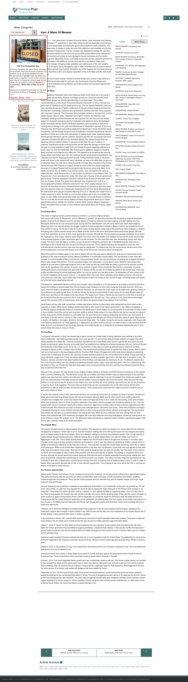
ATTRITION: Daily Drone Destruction (128, 91)
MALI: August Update (123, 169)
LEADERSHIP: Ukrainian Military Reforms (130, 142)
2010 (123, 666)
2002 (51, 669)
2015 (99, 666)
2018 (85, 666)
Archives (145, 36)
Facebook (32, 92)
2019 (80, 666)
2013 (109, 666)
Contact (30, 2)
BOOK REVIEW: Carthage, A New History (130, 186)
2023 (61, 666)
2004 (41, 669)
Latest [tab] (122, 41)
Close (28, 97)
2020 (75, 666)
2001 (55, 669)
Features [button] (23, 18)
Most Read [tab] (139, 41)
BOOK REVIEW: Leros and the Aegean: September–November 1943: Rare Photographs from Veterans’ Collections (129, 158)
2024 (56, 666)
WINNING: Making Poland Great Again (129, 196)
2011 (118, 666)
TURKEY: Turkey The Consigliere (127, 118)
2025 (51, 666)
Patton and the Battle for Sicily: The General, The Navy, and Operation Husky (23, 127)
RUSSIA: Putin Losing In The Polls (127, 165)
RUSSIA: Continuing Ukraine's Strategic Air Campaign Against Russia (129, 73)
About (21, 2)
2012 (113, 666)
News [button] (12, 18)
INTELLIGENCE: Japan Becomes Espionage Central (127, 105)
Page (28, 10)
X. (13, 94)
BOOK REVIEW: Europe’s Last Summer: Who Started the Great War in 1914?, (130, 130)
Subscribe (14, 97)
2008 (133, 666)
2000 (60, 669)
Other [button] (45, 18)
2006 (142, 666)
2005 (147, 666)
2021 (70, 666)
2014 (104, 666)
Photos (35, 18)
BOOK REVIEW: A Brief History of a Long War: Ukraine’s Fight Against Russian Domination (130, 97)
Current (45, 666)
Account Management (71, 2)
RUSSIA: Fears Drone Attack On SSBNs (130, 152)
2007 (137, 666)
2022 (66, 666)
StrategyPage (17, 679)
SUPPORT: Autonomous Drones (127, 52)
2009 (128, 666)
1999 (65, 669)
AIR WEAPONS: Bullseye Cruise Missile (129, 114)
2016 (94, 666)
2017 (89, 666)
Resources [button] (56, 18)
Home (14, 2)
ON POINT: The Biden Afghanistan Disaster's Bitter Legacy (127, 79)
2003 (46, 669)
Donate (21, 97)
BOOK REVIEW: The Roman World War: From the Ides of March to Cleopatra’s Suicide (129, 59)
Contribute (40, 2)
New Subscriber (54, 2)
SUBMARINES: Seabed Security (127, 110)
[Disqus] (96, 619)
